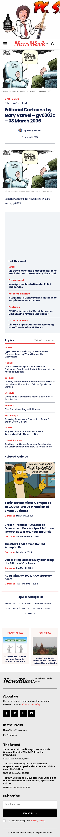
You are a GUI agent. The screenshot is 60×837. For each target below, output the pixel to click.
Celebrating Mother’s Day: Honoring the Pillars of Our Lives (29, 561)
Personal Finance (19, 293)
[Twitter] (14, 713)
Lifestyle (9, 393)
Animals (9, 405)
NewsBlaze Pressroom (15, 730)
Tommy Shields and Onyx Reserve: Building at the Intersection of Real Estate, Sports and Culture (30, 384)
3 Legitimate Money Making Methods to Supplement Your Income (32, 299)
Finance (9, 363)
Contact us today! (31, 704)
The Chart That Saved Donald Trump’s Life (25, 545)
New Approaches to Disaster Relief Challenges (29, 286)
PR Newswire (10, 735)
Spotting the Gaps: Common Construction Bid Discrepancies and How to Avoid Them (28, 445)
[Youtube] (31, 713)
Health (8, 348)
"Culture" (38, 340)
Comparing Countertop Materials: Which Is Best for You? (29, 398)
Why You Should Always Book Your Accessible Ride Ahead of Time (24, 433)
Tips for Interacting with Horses (22, 409)
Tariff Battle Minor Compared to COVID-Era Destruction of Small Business (28, 507)
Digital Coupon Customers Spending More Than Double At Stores (31, 326)
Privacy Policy (37, 821)
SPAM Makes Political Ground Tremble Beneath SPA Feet (15, 659)
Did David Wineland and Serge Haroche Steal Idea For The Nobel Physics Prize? (32, 272)
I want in (28, 813)
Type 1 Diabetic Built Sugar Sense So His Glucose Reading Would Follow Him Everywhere (26, 354)
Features (14, 307)
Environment (16, 280)
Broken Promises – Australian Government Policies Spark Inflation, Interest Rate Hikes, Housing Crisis (29, 528)
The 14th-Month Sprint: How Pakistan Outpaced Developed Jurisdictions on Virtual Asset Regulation (30, 369)
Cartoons (12, 99)
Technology (11, 415)
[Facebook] (6, 713)
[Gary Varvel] (21, 130)
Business (9, 378)
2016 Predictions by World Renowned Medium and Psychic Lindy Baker (30, 313)
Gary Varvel (34, 130)
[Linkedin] (23, 713)
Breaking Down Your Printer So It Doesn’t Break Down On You (27, 420)
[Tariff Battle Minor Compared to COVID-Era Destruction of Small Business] (30, 480)
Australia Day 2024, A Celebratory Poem (28, 577)
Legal (11, 267)
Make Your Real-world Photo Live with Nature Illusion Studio (45, 660)
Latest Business (18, 320)
